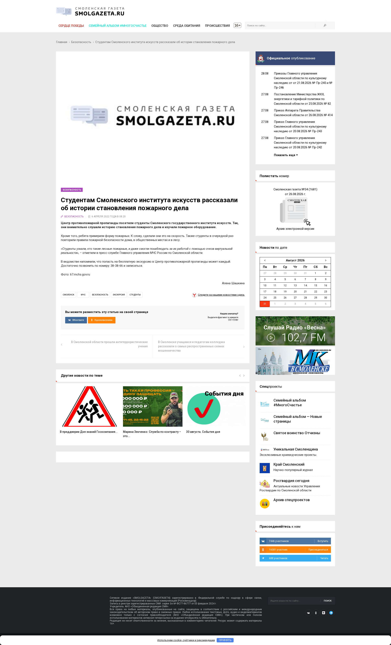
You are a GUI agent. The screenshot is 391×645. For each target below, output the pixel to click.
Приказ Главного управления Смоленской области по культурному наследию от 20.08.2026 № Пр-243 (300, 126)
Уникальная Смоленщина (295, 449)
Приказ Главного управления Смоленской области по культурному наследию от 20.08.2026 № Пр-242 (300, 142)
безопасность (100, 295)
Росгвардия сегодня (291, 480)
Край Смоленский (288, 464)
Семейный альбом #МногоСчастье (117, 26)
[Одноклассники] (316, 612)
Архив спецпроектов (291, 500)
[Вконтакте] (308, 612)
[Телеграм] (331, 612)
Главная (61, 42)
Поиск (328, 600)
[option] (89, 412)
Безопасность (81, 42)
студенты (135, 295)
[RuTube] (323, 612)
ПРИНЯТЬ (225, 640)
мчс (83, 295)
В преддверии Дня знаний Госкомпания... (89, 431)
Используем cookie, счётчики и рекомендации (186, 640)
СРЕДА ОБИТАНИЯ (186, 26)
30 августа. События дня (203, 431)
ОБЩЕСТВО (159, 26)
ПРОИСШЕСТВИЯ (217, 26)
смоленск (68, 295)
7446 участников (298, 541)
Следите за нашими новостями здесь (221, 294)
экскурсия (119, 295)
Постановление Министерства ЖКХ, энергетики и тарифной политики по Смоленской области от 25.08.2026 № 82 (302, 98)
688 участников (298, 558)
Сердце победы (71, 26)
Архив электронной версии (295, 229)
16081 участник (298, 549)
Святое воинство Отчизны (296, 433)
